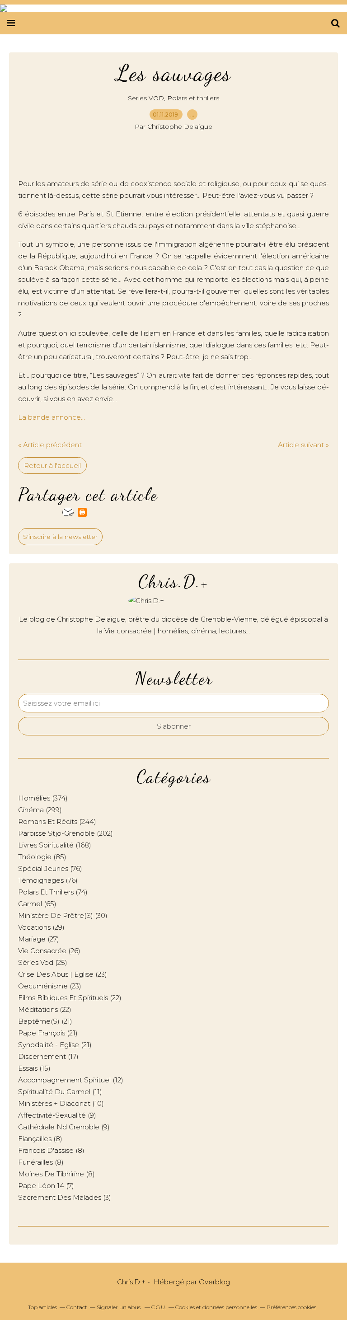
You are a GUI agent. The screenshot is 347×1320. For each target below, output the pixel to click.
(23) (62, 974)
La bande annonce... (51, 417)
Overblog (214, 1282)
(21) (45, 1021)
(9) (57, 1115)
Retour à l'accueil (52, 465)
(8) (40, 1138)
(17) (48, 1056)
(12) (70, 1080)
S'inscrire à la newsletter (60, 537)
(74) (53, 892)
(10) (61, 1103)
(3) (64, 1197)
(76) (50, 868)
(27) (38, 939)
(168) (54, 845)
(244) (57, 821)
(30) (63, 915)
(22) (70, 997)
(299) (40, 809)
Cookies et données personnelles (216, 1307)
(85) (42, 856)
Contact (76, 1307)
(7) (46, 1185)
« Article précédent (50, 444)
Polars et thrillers (193, 98)
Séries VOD (146, 98)
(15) (34, 1068)
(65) (37, 903)
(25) (42, 962)
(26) (49, 950)
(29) (41, 927)
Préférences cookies (291, 1307)
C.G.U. (158, 1307)
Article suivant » (303, 444)
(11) (60, 1091)
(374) (43, 798)
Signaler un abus (119, 1307)
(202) (65, 833)
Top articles (42, 1307)
